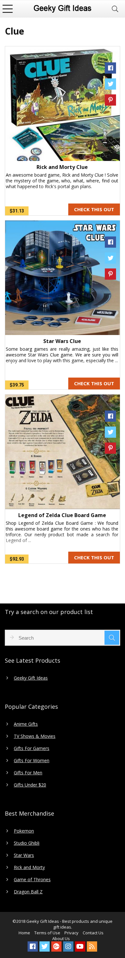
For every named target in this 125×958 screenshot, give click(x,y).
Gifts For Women (31, 760)
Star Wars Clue (62, 341)
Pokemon (24, 831)
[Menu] (7, 8)
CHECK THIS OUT (94, 209)
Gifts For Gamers (31, 748)
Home (24, 933)
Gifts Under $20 (30, 785)
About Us (61, 938)
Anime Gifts (26, 724)
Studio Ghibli (26, 843)
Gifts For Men (28, 773)
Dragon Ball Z (28, 892)
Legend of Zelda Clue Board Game (62, 515)
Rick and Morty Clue (62, 167)
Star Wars (24, 855)
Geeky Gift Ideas (31, 678)
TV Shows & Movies (34, 736)
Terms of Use (47, 933)
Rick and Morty (29, 867)
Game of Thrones (32, 879)
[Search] (115, 8)
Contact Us (93, 933)
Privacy (71, 933)
